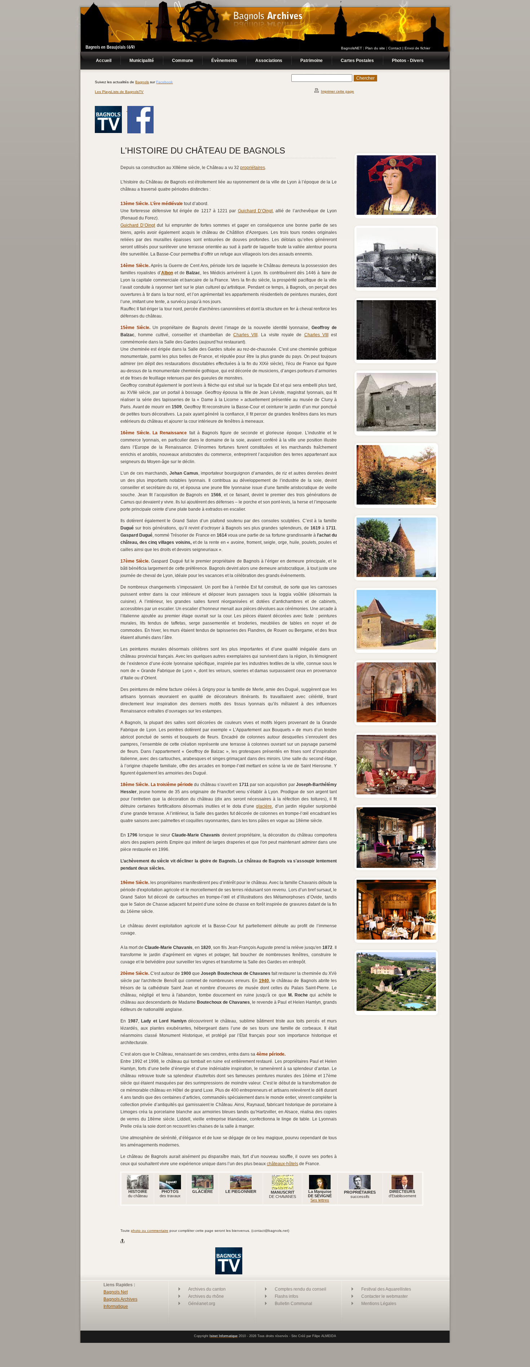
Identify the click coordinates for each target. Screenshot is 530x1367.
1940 (264, 980)
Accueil (103, 60)
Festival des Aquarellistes (386, 1289)
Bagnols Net (115, 1292)
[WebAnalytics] (265, 1359)
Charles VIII (245, 334)
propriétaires (252, 167)
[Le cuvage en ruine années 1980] (396, 430)
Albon (167, 272)
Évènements (224, 60)
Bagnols (142, 82)
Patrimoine (311, 60)
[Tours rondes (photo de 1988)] (396, 575)
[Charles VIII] (396, 213)
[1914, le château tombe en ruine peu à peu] (396, 285)
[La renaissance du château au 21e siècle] (396, 720)
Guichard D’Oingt (255, 210)
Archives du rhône (206, 1296)
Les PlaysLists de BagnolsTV (119, 92)
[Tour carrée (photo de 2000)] (396, 647)
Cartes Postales (357, 60)
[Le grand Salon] (396, 866)
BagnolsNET (351, 48)
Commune (182, 60)
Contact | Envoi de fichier (409, 48)
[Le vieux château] (396, 358)
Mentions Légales (378, 1303)
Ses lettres (319, 1200)
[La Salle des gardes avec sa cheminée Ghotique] (396, 938)
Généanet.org (201, 1303)
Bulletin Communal (293, 1303)
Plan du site (375, 48)
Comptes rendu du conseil (300, 1289)
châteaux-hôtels (282, 1163)
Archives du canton (207, 1289)
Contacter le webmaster (384, 1296)
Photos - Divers (408, 60)
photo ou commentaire (149, 1231)
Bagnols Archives (120, 1299)
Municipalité (141, 60)
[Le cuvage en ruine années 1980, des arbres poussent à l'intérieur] (396, 503)
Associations (268, 60)
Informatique (115, 1306)
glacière (264, 806)
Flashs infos (286, 1296)
